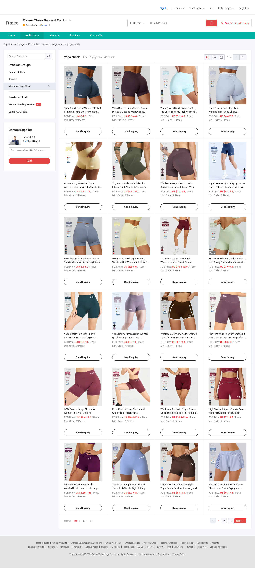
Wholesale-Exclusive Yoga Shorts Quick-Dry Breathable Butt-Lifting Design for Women (178, 412)
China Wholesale (113, 542)
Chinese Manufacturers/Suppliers (86, 542)
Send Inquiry (83, 131)
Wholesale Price (132, 542)
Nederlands (128, 546)
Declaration (163, 554)
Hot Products (42, 542)
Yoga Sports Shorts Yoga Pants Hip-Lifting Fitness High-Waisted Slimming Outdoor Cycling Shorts (178, 111)
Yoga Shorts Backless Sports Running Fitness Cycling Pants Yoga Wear (80, 337)
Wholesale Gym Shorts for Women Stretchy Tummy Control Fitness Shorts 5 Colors (178, 337)
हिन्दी (169, 546)
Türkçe (190, 546)
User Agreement (146, 554)
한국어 (150, 546)
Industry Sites (149, 542)
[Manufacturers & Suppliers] (25, 7)
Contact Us (96, 35)
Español (52, 546)
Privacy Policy (179, 554)
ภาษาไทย (178, 546)
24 (75, 521)
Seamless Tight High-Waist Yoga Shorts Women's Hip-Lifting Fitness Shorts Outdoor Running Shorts (82, 262)
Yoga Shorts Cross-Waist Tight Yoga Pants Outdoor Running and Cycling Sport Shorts (178, 488)
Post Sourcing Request (237, 23)
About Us (54, 35)
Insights (215, 542)
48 (90, 520)
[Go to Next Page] (243, 57)
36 (83, 520)
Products (34, 35)
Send (29, 160)
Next (238, 520)
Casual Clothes (17, 72)
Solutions (75, 35)
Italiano (104, 546)
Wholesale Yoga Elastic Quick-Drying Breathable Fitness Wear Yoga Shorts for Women (177, 187)
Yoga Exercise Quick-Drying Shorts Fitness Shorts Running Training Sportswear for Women (227, 187)
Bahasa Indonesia (218, 546)
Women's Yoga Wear (19, 86)
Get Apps (225, 8)
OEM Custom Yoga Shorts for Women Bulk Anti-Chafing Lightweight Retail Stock (80, 412)
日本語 (160, 546)
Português (64, 546)
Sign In (163, 8)
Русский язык (91, 546)
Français (77, 546)
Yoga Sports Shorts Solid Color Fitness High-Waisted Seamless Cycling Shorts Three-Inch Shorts (129, 187)
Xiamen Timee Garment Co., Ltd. (45, 20)
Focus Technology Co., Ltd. (105, 554)
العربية (140, 546)
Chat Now (33, 141)
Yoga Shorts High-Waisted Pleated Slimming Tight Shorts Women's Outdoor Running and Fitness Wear (83, 111)
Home (12, 35)
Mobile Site (203, 542)
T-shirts (12, 79)
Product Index (187, 542)
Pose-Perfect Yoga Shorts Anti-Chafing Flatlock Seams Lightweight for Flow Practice (128, 412)
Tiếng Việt (201, 546)
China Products (59, 542)
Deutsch (116, 546)
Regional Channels (168, 542)
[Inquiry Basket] (211, 8)
